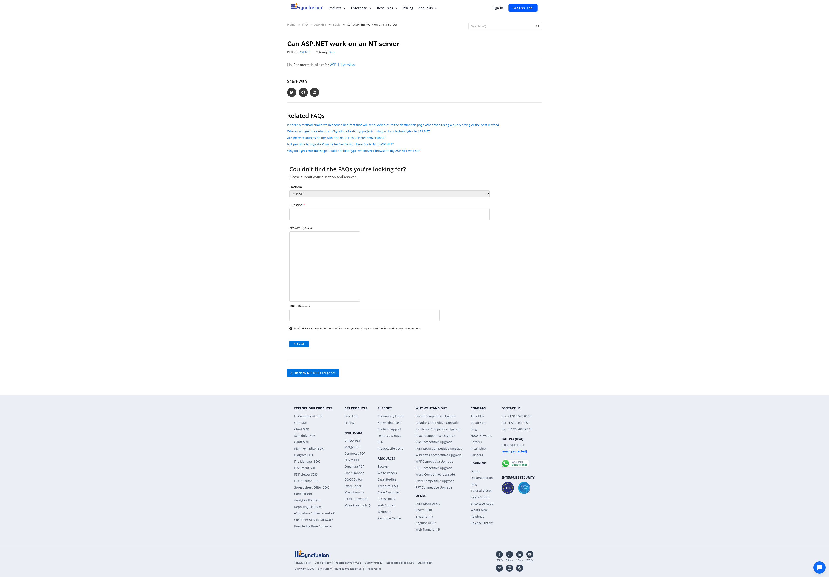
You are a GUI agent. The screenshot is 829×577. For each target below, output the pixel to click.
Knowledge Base (389, 423)
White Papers (387, 473)
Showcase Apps (482, 503)
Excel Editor (353, 486)
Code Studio (303, 494)
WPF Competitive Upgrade (434, 461)
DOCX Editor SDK (306, 481)
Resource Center (390, 518)
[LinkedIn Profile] (519, 554)
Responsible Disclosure (400, 562)
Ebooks (383, 466)
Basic (336, 24)
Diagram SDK (303, 455)
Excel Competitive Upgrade (435, 481)
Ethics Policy (425, 562)
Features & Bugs (389, 436)
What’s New (479, 510)
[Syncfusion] (312, 554)
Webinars (384, 512)
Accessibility (386, 499)
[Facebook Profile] (499, 554)
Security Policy (373, 562)
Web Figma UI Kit (428, 529)
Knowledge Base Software (313, 526)
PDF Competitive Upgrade (434, 468)
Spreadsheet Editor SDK (311, 487)
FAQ (305, 24)
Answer (301, 228)
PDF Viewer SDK (305, 474)
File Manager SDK (307, 461)
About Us (425, 8)
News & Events (481, 436)
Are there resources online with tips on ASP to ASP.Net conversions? (336, 138)
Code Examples (389, 492)
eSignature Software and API (314, 513)
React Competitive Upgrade (435, 436)
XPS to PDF (352, 460)
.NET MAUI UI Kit (428, 503)
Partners (477, 455)
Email (299, 306)
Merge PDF (352, 447)
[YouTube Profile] (529, 554)
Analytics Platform (307, 500)
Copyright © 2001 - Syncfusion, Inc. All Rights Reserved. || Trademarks (338, 569)
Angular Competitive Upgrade (437, 423)
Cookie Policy (323, 562)
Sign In (498, 8)
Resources (385, 8)
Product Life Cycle (390, 448)
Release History (482, 523)
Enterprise (359, 8)
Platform (295, 187)
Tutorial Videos (481, 491)
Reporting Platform (308, 507)
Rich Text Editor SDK (309, 448)
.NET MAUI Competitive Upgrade (439, 448)
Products (334, 8)
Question (297, 205)
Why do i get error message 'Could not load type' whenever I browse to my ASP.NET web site (353, 151)
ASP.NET (320, 24)
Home (291, 24)
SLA (380, 442)
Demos (476, 471)
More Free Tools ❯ (358, 505)
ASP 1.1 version (342, 64)
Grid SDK (300, 423)
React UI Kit (424, 510)
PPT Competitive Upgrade (434, 487)
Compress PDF (355, 453)
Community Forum (391, 416)
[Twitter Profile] (509, 554)
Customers (478, 423)
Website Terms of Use (347, 562)
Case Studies (387, 479)
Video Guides (480, 497)
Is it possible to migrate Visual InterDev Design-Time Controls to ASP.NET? (340, 144)
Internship (478, 448)
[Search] (538, 26)
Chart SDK (301, 429)
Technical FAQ (388, 486)
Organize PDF (354, 466)
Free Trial (351, 416)
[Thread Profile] (519, 568)
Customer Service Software (313, 520)
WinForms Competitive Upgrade (439, 455)
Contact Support (389, 429)
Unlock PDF (353, 440)
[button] (291, 92)
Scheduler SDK (305, 436)
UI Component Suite (308, 416)
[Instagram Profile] (509, 568)
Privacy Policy (303, 562)
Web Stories (386, 505)
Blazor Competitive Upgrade (436, 416)
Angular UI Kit (426, 523)
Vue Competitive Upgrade (434, 442)
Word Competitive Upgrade (435, 474)
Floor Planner (354, 473)
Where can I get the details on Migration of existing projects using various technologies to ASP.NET (358, 131)
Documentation (482, 478)
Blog (474, 429)
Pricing (408, 8)
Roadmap (477, 516)
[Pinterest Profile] (499, 568)
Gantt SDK (301, 442)
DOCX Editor (353, 479)
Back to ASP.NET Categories (315, 373)
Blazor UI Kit (424, 516)
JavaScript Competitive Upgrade (438, 429)
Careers (476, 442)
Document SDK (305, 468)
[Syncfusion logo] (307, 6)
